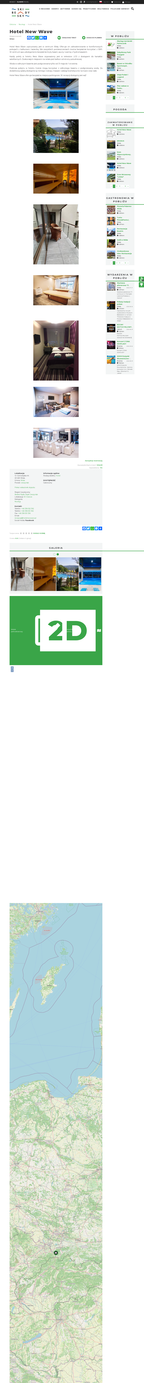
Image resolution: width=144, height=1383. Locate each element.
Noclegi (18, 502)
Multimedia (103, 9)
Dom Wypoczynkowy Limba (123, 154)
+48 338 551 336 (24, 513)
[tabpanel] (22, 574)
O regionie (44, 9)
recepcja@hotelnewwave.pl (25, 518)
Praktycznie (89, 9)
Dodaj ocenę (39, 533)
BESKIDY (12, 2)
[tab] (54, 554)
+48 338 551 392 (27, 511)
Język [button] (106, 2)
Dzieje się (76, 9)
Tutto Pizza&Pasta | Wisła (123, 220)
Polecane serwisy (120, 9)
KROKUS (120, 141)
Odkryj (55, 9)
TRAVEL (23, 2)
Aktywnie (65, 9)
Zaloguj (127, 2)
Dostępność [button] (91, 2)
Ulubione (117, 2)
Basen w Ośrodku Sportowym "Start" (124, 66)
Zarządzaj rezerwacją (93, 461)
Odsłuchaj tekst (69, 38)
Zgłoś (99, 465)
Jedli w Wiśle (122, 240)
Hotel (58, 476)
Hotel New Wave (124, 130)
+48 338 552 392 (27, 509)
